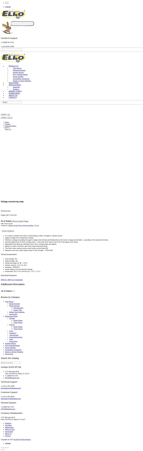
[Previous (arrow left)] (2, 449)
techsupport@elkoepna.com (11, 388)
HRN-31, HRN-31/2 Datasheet (12, 280)
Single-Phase (18, 225)
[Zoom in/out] (8, 447)
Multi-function (14, 306)
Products (8, 423)
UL (38, 225)
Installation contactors (13, 350)
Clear (26, 221)
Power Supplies (10, 348)
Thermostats (14, 335)
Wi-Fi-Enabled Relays (12, 345)
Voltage (10, 225)
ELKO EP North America (22, 439)
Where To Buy (10, 429)
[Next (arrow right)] (4, 449)
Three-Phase (17, 322)
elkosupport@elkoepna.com (11, 399)
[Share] (4, 447)
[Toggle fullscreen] (6, 447)
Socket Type (17, 310)
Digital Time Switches (17, 312)
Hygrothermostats (15, 337)
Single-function (14, 304)
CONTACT (13, 97)
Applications (9, 427)
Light (11, 339)
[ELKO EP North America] (13, 19)
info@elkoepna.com (12, 378)
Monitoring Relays (28, 225)
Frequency (12, 333)
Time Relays (9, 302)
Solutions (8, 425)
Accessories (13, 314)
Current (11, 325)
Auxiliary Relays (10, 343)
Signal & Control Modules (14, 352)
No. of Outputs (6, 221)
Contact (8, 436)
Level (11, 331)
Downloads (9, 431)
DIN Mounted (18, 308)
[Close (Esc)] (2, 447)
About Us (8, 434)
